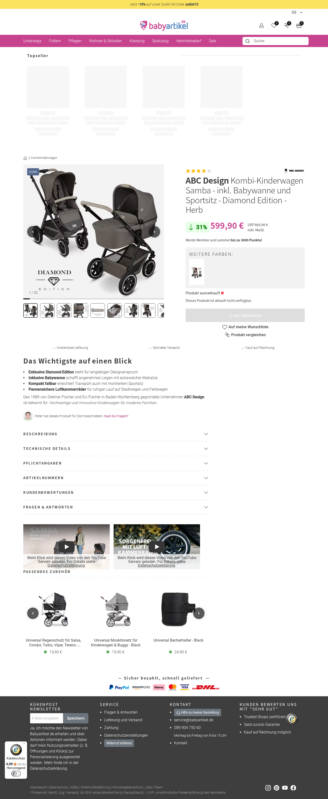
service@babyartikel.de (193, 720)
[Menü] (24, 744)
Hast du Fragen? (116, 416)
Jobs (148, 787)
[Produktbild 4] (81, 310)
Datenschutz (58, 787)
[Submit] (248, 41)
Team (158, 787)
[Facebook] (294, 787)
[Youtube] (286, 787)
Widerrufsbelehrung (95, 787)
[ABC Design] (294, 170)
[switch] (16, 773)
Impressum (38, 787)
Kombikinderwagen (44, 158)
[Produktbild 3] (64, 310)
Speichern (76, 718)
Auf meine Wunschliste (248, 327)
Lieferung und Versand (123, 720)
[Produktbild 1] (30, 310)
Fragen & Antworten (121, 712)
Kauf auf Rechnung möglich (267, 732)
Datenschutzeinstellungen (126, 735)
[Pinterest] (278, 787)
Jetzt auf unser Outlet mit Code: (164, 4)
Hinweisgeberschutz (127, 787)
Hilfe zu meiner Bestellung (199, 712)
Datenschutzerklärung (66, 565)
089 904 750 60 (187, 727)
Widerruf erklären (119, 743)
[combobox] (276, 41)
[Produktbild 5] (98, 310)
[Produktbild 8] (148, 310)
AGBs (74, 787)
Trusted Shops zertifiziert (265, 717)
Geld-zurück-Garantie (262, 724)
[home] (164, 25)
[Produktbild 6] (114, 310)
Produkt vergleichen (248, 335)
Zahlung (111, 727)
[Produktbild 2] (47, 310)
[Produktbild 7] (131, 310)
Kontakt (180, 743)
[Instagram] (269, 787)
